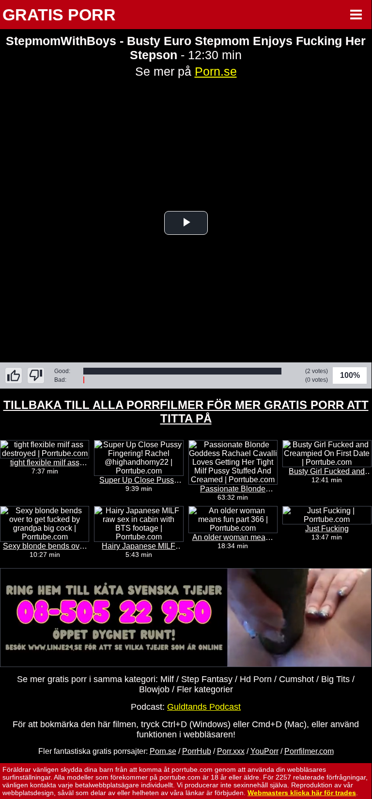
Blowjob (154, 689)
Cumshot (296, 679)
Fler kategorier (205, 689)
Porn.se (216, 71)
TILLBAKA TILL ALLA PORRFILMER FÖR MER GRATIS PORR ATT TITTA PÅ (186, 411)
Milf (167, 679)
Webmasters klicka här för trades (302, 793)
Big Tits (335, 679)
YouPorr (264, 751)
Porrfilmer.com (309, 751)
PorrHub (196, 751)
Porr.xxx (231, 751)
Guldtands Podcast (204, 707)
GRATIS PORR (59, 14)
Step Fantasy (206, 679)
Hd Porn (256, 679)
